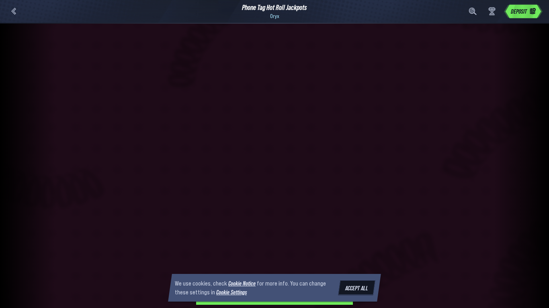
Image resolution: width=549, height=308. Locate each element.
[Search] (472, 11)
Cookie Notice (242, 283)
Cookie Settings (231, 292)
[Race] (492, 11)
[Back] (13, 11)
